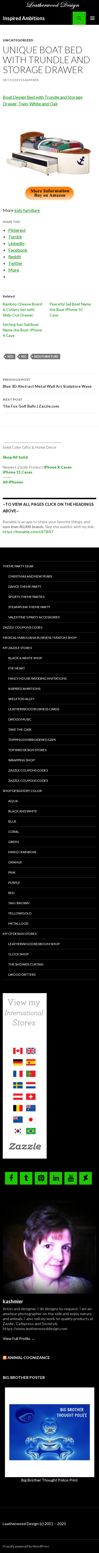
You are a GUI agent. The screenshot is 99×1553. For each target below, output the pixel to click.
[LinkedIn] (56, 1178)
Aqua (13, 801)
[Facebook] (11, 1178)
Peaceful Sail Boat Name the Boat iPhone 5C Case (70, 309)
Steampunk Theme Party (29, 607)
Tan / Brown (18, 903)
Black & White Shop (25, 658)
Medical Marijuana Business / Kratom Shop (39, 637)
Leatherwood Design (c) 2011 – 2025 (34, 1523)
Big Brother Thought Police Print (49, 1480)
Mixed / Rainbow (22, 852)
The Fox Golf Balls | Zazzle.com (31, 402)
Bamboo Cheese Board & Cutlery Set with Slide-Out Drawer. (22, 309)
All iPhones (13, 482)
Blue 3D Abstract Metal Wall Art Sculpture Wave (47, 383)
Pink (12, 872)
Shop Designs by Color (22, 791)
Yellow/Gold (19, 913)
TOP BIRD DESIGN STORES (27, 750)
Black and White (22, 811)
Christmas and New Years (30, 576)
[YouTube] (70, 1178)
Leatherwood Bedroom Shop (34, 944)
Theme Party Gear (18, 566)
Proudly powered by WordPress (26, 1546)
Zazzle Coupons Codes (22, 627)
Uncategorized (18, 40)
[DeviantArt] (85, 1178)
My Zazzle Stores (17, 648)
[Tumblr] (26, 1178)
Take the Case (20, 729)
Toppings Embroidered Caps (32, 740)
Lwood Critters (21, 974)
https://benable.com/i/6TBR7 (28, 531)
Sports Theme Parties (26, 597)
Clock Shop (18, 954)
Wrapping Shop (21, 760)
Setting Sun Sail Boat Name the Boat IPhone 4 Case (22, 330)
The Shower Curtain (25, 964)
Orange (15, 862)
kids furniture (27, 210)
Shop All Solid (15, 457)
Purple (14, 883)
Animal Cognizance (28, 1357)
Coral (13, 831)
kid (23, 356)
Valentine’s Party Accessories (34, 617)
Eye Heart (16, 668)
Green (13, 842)
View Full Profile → (19, 1338)
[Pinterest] (41, 1178)
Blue (12, 821)
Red (11, 893)
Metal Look (18, 923)
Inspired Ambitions (24, 18)
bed (10, 356)
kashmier (31, 80)
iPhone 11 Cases (17, 472)
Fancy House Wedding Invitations (37, 678)
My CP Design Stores (20, 934)
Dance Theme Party (24, 586)
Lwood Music (19, 719)
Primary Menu (92, 18)
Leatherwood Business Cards (33, 709)
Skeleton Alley (21, 699)
